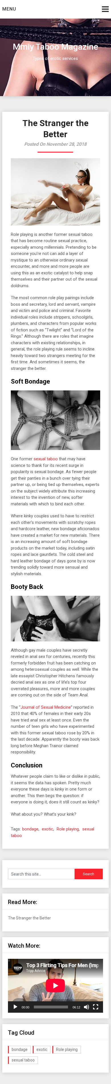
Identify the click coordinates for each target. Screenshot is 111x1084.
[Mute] (86, 1007)
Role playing (68, 829)
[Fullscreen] (95, 1007)
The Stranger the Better (29, 918)
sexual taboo (46, 458)
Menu (9, 9)
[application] (55, 985)
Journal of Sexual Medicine (45, 707)
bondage (30, 829)
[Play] (15, 1007)
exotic (47, 829)
